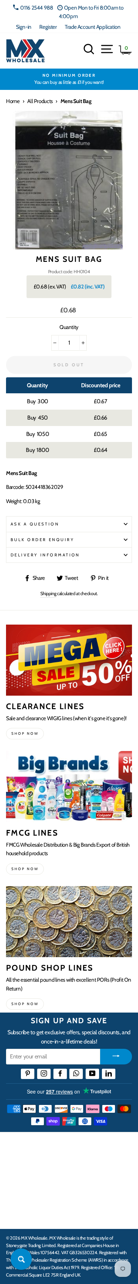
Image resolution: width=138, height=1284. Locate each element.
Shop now (25, 733)
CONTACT (19, 1215)
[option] (69, 79)
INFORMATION (26, 1171)
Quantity (69, 327)
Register (48, 26)
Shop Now (25, 1004)
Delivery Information (45, 554)
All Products (39, 101)
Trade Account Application (92, 26)
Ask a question (35, 524)
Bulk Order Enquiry (42, 539)
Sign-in (23, 26)
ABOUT (15, 1193)
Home (12, 101)
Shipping (48, 593)
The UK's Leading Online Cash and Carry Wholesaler (60, 1146)
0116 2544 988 (36, 7)
